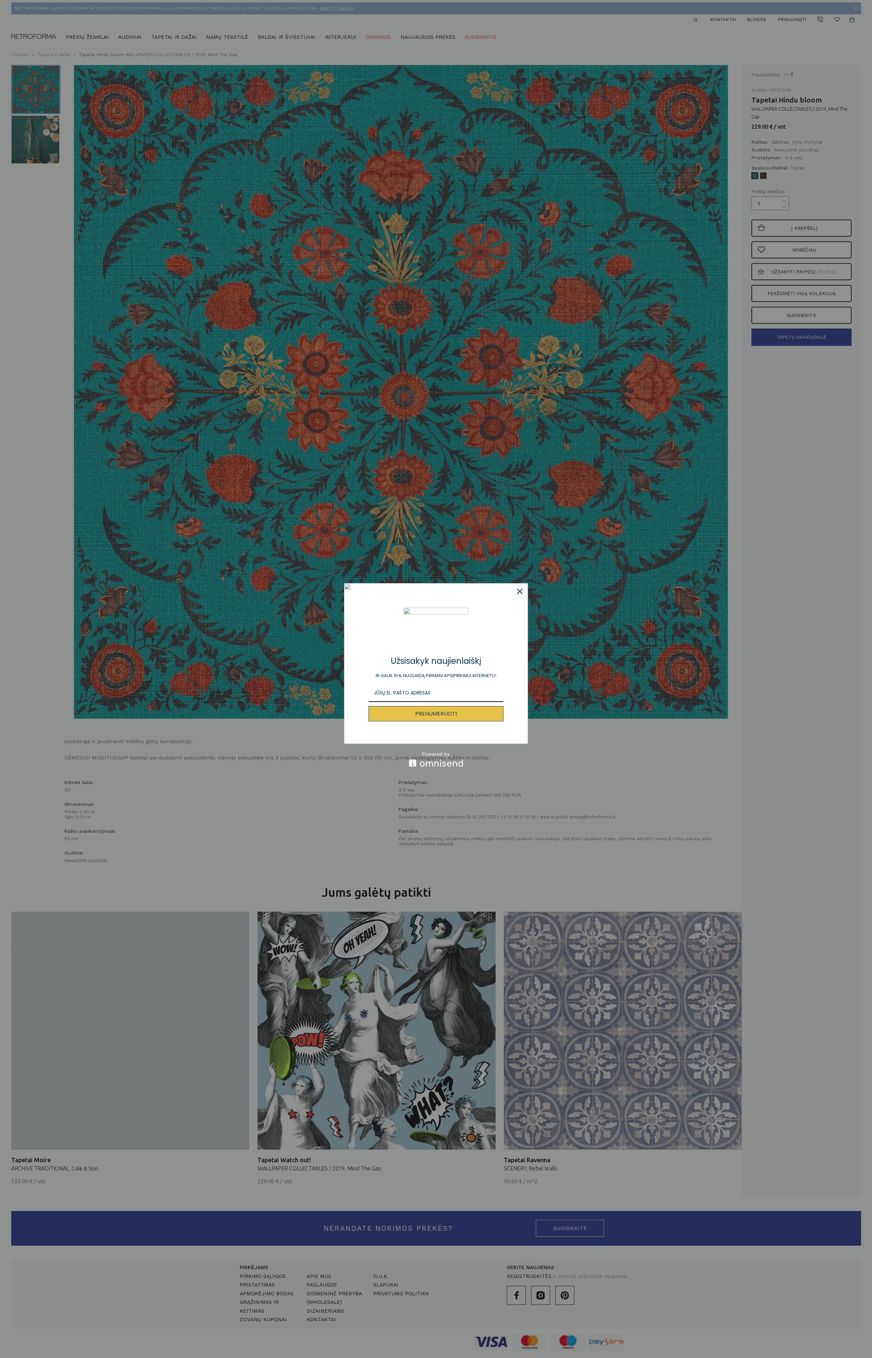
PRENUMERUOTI (436, 714)
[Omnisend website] (436, 759)
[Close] (520, 591)
